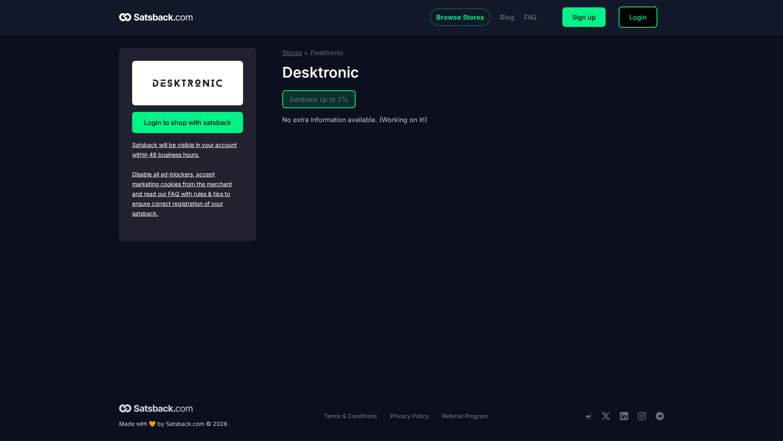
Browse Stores (460, 17)
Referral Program (465, 415)
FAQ (530, 17)
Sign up (584, 17)
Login (638, 17)
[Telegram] (660, 416)
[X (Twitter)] (606, 416)
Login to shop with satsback (187, 122)
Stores (292, 53)
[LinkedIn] (624, 416)
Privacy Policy (409, 415)
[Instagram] (642, 416)
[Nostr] (588, 416)
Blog (507, 17)
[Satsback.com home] (155, 17)
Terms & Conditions (350, 415)
